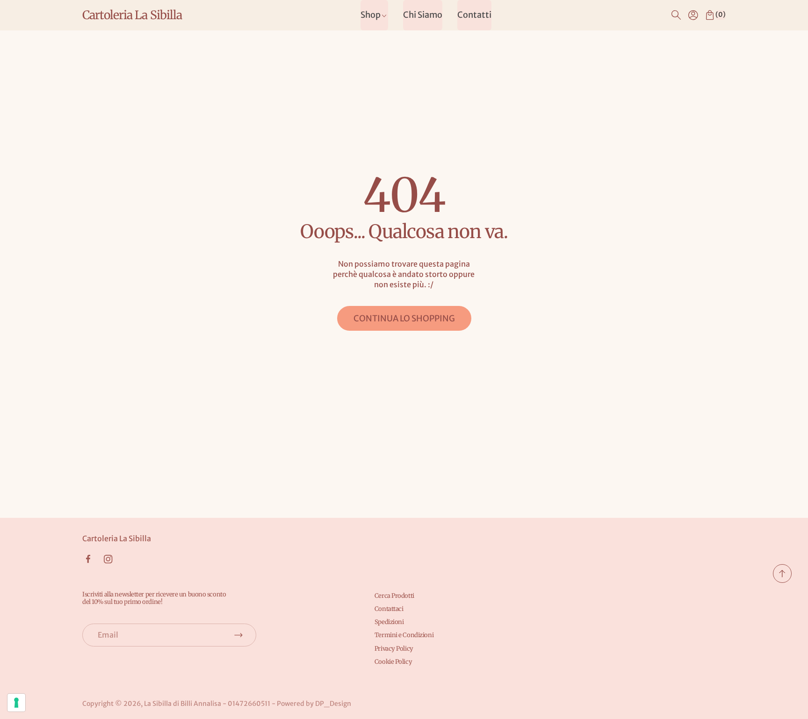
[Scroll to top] (782, 580)
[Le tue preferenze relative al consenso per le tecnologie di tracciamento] (16, 703)
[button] (676, 15)
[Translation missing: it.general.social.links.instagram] (108, 559)
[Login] (693, 15)
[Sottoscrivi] (238, 635)
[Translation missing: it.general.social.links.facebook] (88, 559)
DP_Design (333, 703)
